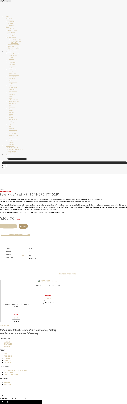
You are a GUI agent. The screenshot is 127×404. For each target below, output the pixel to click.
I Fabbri (10, 98)
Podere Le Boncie (13, 119)
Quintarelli (11, 123)
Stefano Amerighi (13, 130)
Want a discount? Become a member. (15, 234)
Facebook (7, 382)
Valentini (11, 137)
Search (6, 159)
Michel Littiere (16, 41)
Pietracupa (11, 115)
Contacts (7, 362)
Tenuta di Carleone (13, 131)
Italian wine (11, 21)
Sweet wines (11, 46)
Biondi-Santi (12, 64)
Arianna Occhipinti (13, 55)
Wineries (8, 52)
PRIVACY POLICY (9, 372)
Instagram (7, 384)
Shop (7, 27)
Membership (10, 155)
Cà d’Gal (11, 68)
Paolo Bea (11, 112)
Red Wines (11, 32)
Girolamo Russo (12, 89)
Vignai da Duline (13, 139)
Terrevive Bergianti (13, 135)
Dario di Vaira (12, 78)
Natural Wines (12, 30)
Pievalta (11, 117)
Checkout (7, 360)
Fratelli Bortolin (12, 83)
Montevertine (12, 107)
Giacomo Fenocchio (13, 87)
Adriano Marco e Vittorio (14, 53)
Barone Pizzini (12, 62)
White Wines (11, 34)
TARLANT (14, 43)
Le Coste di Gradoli (13, 99)
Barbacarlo (11, 59)
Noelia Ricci (11, 108)
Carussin (11, 71)
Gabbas (10, 85)
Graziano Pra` (12, 94)
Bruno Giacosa (12, 66)
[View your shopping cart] (4, 168)
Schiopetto (11, 128)
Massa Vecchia (12, 103)
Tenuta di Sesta (12, 133)
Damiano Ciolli (12, 76)
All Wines (10, 29)
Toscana (2, 189)
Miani (10, 105)
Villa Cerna (11, 140)
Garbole (11, 80)
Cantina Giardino (13, 69)
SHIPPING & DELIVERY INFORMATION (15, 370)
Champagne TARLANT (14, 75)
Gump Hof (11, 96)
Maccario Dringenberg (14, 101)
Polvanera (11, 121)
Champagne (11, 37)
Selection (10, 20)
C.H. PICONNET (16, 39)
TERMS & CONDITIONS (11, 374)
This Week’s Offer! (13, 48)
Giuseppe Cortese (13, 91)
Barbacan (11, 57)
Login (6, 354)
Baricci (10, 60)
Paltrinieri (11, 110)
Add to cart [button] (16, 321)
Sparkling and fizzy (13, 45)
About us (9, 18)
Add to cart (23, 226)
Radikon (11, 124)
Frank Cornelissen (13, 82)
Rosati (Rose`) (12, 36)
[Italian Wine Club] (5, 11)
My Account (8, 358)
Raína (10, 126)
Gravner (11, 92)
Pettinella (11, 114)
